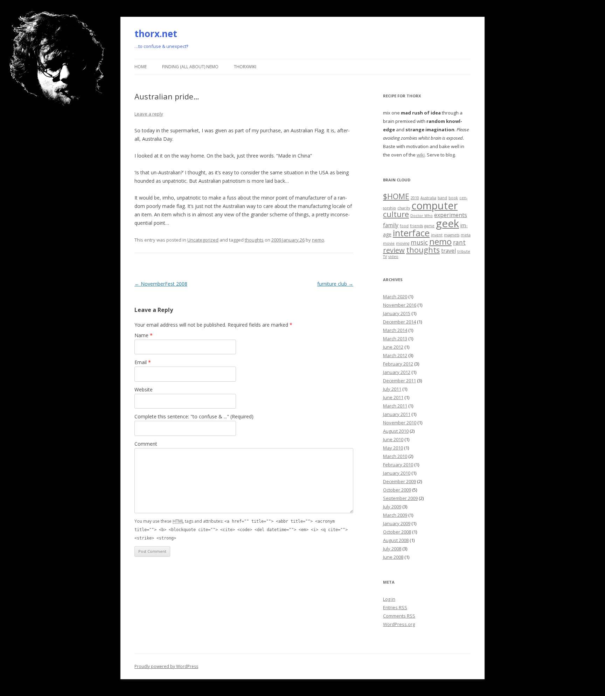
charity (403, 208)
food (404, 225)
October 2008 (397, 532)
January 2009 (396, 523)
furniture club (335, 283)
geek (447, 223)
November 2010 (399, 422)
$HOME (396, 196)
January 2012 (396, 372)
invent (437, 234)
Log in (389, 599)
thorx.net (155, 33)
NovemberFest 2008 (160, 283)
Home (140, 67)
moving (402, 243)
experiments (450, 215)
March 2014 (395, 330)
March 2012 (395, 355)
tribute (463, 251)
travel (448, 251)
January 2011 (396, 414)
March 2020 (395, 296)
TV (385, 256)
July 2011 (392, 389)
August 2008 (396, 540)
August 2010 (396, 431)
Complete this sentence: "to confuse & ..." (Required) (193, 416)
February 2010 (398, 464)
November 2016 (399, 305)
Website (143, 389)
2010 (415, 197)
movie (389, 243)
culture (396, 214)
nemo (318, 240)
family (390, 225)
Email (142, 362)
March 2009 (395, 515)
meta (466, 234)
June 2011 (393, 397)
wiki (421, 155)
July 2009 (392, 506)
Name (143, 335)
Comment (145, 443)
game (429, 225)
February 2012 (398, 364)
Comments (399, 616)
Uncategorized (202, 240)
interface (411, 233)
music (419, 242)
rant (459, 242)
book (453, 197)
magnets (451, 234)
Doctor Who (421, 215)
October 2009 (397, 490)
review (394, 250)
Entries (395, 607)
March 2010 (395, 456)
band (442, 197)
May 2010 (393, 448)
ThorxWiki (245, 67)
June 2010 (393, 439)
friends (416, 225)
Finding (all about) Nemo (190, 67)
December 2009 (399, 481)
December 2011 (399, 380)
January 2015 (396, 313)
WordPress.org (399, 624)
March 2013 (395, 338)
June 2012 (393, 347)
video (393, 256)
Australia (428, 197)
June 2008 (393, 557)
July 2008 (392, 548)
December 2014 (399, 322)
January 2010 (396, 473)
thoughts (254, 240)
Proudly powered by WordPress (166, 666)
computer (434, 205)
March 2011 (395, 406)
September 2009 (400, 498)
